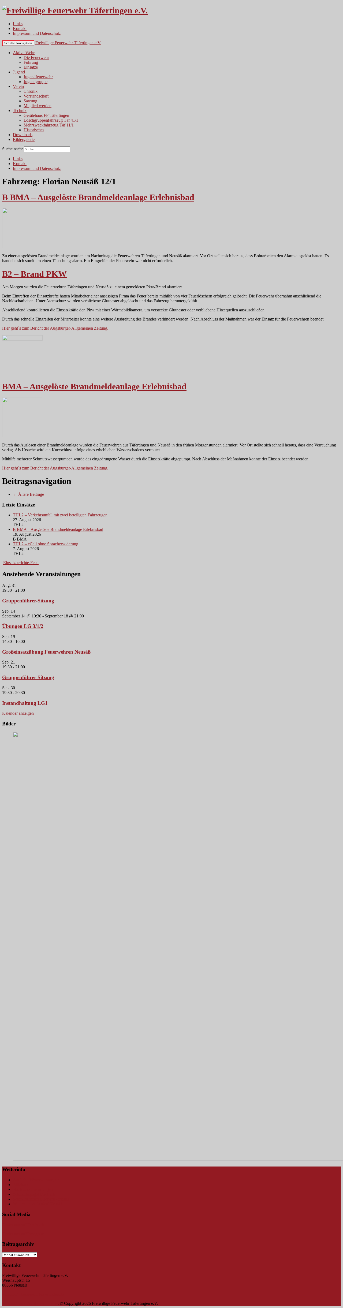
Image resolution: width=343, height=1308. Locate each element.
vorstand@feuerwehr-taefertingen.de (33, 1294)
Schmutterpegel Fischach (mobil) (41, 1199)
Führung (31, 62)
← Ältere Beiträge (28, 494)
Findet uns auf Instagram (23, 1234)
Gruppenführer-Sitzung (28, 600)
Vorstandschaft (36, 96)
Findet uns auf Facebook (23, 1225)
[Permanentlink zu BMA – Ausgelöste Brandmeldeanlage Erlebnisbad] (22, 436)
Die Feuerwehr (36, 57)
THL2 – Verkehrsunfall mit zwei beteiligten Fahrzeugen (60, 515)
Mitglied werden (37, 105)
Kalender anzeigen (18, 713)
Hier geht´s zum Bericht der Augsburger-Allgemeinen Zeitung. (55, 328)
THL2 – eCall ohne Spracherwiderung (45, 544)
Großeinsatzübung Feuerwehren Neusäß (46, 652)
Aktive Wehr (24, 52)
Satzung (30, 101)
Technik (20, 110)
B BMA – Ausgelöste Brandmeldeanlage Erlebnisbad (98, 197)
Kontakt (20, 28)
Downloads (22, 134)
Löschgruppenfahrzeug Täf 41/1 (51, 120)
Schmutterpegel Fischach (34, 1194)
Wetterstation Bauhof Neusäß (37, 1204)
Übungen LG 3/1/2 (22, 626)
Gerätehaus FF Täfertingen (46, 115)
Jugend (19, 72)
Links (18, 23)
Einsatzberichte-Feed (21, 562)
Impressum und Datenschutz (37, 33)
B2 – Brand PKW (34, 274)
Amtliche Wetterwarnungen (36, 1179)
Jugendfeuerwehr (38, 76)
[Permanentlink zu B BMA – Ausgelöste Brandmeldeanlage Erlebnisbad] (22, 246)
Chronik (31, 91)
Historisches (34, 130)
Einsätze (31, 67)
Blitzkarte (21, 1184)
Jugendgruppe (35, 81)
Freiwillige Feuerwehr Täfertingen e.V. (68, 42)
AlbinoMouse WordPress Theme (30, 1303)
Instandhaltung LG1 (25, 703)
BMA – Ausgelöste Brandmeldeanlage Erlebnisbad (94, 386)
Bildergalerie (24, 139)
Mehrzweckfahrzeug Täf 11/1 (49, 125)
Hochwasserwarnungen (33, 1189)
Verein (18, 86)
